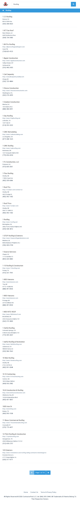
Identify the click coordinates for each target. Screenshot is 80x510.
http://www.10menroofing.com (12, 360)
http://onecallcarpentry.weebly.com (13, 77)
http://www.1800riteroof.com (11, 314)
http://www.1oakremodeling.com (12, 134)
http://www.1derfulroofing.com (12, 344)
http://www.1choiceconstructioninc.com (14, 90)
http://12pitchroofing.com (10, 436)
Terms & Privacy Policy (48, 492)
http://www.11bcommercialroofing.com (14, 422)
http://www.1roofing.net (10, 222)
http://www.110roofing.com (11, 268)
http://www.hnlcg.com (9, 409)
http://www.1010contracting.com (12, 376)
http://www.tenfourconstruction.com (13, 393)
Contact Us (34, 492)
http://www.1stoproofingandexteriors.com (15, 238)
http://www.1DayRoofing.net (11, 118)
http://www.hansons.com (10, 282)
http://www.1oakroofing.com (11, 148)
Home (26, 492)
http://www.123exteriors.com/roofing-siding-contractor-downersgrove (24, 452)
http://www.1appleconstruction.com (13, 60)
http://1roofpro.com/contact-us (12, 189)
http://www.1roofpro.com (10, 206)
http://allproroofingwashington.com (13, 47)
